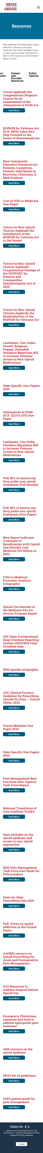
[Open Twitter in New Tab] (28, 1127)
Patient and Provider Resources (17, 77)
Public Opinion (34, 74)
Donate (21, 1144)
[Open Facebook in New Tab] (25, 1127)
